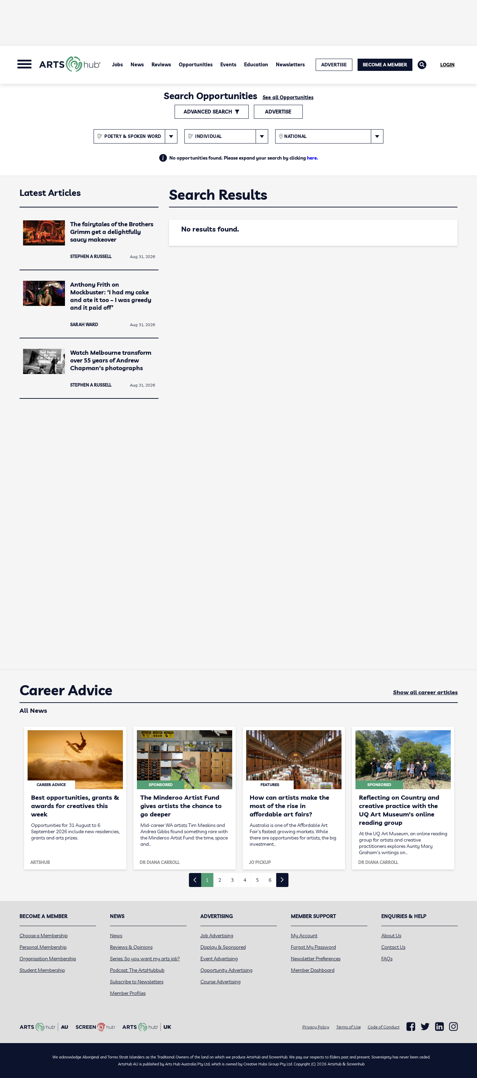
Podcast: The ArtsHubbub (137, 970)
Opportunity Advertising (226, 970)
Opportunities (196, 64)
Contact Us (393, 947)
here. (312, 158)
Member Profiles (128, 993)
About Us (391, 935)
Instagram (453, 1026)
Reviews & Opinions (131, 947)
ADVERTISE (334, 64)
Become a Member (385, 64)
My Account (304, 935)
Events (228, 64)
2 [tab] (219, 880)
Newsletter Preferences (315, 958)
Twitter (425, 1026)
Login (447, 64)
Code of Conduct (383, 1026)
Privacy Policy (315, 1026)
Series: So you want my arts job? (145, 958)
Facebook (410, 1026)
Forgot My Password (313, 947)
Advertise (278, 112)
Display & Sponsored (223, 947)
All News (33, 710)
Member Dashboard (313, 970)
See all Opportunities (288, 97)
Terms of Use (348, 1026)
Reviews (161, 64)
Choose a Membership (44, 935)
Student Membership (42, 970)
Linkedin (439, 1026)
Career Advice (66, 690)
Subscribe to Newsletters (136, 981)
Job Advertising (216, 935)
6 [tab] (270, 880)
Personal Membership (43, 947)
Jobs (117, 64)
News (137, 64)
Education (256, 64)
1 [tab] (207, 880)
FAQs (386, 958)
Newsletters (290, 64)
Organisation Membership (48, 958)
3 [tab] (232, 880)
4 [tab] (244, 880)
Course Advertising (220, 981)
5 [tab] (257, 880)
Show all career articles (425, 692)
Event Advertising (219, 958)
